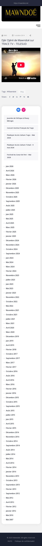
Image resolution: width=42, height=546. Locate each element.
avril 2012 (10, 502)
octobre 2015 (11, 402)
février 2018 (11, 349)
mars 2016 (10, 384)
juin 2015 (9, 419)
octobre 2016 (11, 371)
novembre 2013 (12, 476)
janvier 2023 (11, 293)
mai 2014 (9, 458)
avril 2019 (10, 345)
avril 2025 (10, 223)
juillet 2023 (10, 280)
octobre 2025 (11, 197)
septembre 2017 (13, 358)
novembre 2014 (12, 437)
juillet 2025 (10, 210)
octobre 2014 (11, 441)
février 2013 (11, 489)
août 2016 (10, 375)
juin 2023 (9, 284)
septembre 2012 (13, 493)
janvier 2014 (11, 471)
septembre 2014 (13, 445)
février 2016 (11, 389)
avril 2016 (10, 380)
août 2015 (10, 410)
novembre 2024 (12, 245)
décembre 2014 (12, 432)
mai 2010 (9, 515)
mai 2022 (9, 306)
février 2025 (11, 232)
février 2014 (11, 467)
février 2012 (11, 506)
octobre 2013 (11, 480)
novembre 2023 (12, 275)
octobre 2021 (11, 314)
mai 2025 (9, 218)
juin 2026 (9, 166)
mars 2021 (10, 323)
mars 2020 (10, 332)
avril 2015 (10, 423)
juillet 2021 (10, 319)
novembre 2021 (12, 310)
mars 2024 (10, 266)
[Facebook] (18, 110)
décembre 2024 (12, 240)
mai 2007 (9, 519)
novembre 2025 (12, 192)
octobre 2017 (11, 354)
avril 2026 (10, 170)
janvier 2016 (11, 393)
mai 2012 (9, 498)
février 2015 (11, 428)
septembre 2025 (13, 201)
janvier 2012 (11, 511)
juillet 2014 (10, 454)
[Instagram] (24, 110)
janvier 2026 (11, 184)
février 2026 (11, 179)
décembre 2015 (12, 397)
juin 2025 (9, 214)
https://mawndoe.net (21, 3)
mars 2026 (10, 175)
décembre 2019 (12, 336)
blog (21, 92)
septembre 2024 (13, 253)
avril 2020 (10, 327)
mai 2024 (9, 262)
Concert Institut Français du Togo (20, 128)
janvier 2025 (11, 236)
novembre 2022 (12, 297)
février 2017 (11, 367)
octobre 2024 (11, 249)
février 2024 (11, 271)
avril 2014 (10, 463)
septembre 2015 (13, 406)
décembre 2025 (12, 188)
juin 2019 (9, 341)
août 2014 (10, 450)
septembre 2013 (13, 485)
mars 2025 (10, 227)
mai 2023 (9, 288)
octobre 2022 (11, 301)
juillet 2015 (10, 415)
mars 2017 (10, 362)
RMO (5, 35)
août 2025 (10, 205)
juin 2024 (9, 258)
